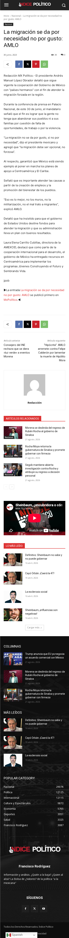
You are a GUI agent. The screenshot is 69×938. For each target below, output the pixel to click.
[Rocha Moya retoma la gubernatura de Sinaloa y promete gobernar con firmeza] (13, 451)
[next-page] (12, 486)
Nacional (16, 15)
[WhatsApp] (44, 64)
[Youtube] (43, 908)
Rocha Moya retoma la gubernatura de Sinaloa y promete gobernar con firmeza (45, 450)
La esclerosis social (36, 591)
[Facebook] (19, 64)
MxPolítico (10, 299)
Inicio (6, 15)
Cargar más (33, 627)
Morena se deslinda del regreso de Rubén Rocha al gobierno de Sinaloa (45, 431)
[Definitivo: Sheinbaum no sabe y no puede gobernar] (13, 559)
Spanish (17, 934)
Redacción (35, 402)
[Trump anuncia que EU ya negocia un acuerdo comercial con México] (13, 658)
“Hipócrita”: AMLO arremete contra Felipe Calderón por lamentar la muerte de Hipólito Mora (51, 352)
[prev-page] (6, 486)
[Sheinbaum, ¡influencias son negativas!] (13, 614)
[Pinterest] (36, 64)
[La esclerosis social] (13, 596)
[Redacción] (34, 385)
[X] (27, 64)
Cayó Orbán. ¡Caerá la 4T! (39, 573)
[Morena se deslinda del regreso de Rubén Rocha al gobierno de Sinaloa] (13, 432)
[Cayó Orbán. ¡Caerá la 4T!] (13, 578)
